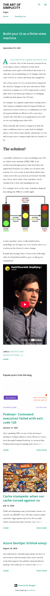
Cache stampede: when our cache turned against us (23, 498)
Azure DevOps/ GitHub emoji (25, 543)
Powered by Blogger (26, 585)
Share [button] (6, 359)
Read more (42, 450)
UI (22, 355)
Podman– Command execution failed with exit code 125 (23, 418)
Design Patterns (11, 355)
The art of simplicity (12, 6)
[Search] (39, 4)
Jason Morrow (31, 590)
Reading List (20, 16)
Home (5, 16)
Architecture (17, 351)
